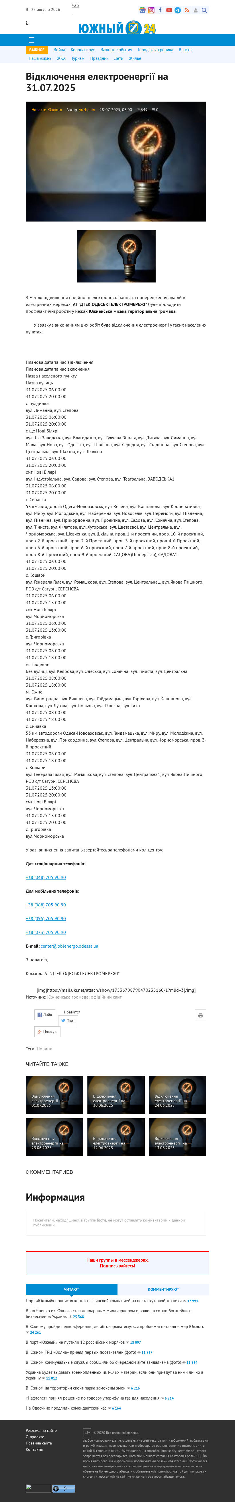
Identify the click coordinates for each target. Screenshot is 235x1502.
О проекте (35, 1437)
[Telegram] (178, 10)
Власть (185, 50)
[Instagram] (151, 10)
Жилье (135, 59)
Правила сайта (39, 1443)
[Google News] (142, 10)
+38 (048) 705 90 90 (46, 878)
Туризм (78, 59)
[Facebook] (160, 10)
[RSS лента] (187, 10)
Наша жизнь (40, 59)
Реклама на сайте (41, 1430)
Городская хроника (155, 50)
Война (59, 50)
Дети (118, 59)
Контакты (34, 1449)
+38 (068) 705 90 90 (46, 905)
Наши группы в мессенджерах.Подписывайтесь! (117, 1263)
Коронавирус (83, 50)
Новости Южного (47, 110)
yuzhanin (87, 110)
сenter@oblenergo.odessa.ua (69, 946)
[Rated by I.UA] (38, 1491)
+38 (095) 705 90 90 (46, 919)
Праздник (99, 59)
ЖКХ (61, 59)
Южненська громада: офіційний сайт (84, 997)
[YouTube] (169, 10)
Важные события (116, 50)
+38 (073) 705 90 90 (46, 933)
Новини (44, 1049)
